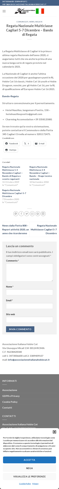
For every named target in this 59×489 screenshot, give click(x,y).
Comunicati (22, 22)
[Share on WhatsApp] (15, 213)
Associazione (9, 390)
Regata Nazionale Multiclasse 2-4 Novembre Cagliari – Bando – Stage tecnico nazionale (40, 173)
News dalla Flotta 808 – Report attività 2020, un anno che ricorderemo (15, 229)
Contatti (7, 407)
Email (9, 300)
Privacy (35, 484)
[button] (54, 431)
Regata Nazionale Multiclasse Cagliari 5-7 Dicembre (14, 193)
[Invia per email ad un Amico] (32, 213)
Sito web (10, 314)
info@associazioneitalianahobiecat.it (29, 359)
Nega (29, 468)
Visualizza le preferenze (29, 476)
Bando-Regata (10, 96)
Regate (38, 22)
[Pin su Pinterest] (37, 213)
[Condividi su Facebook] (21, 213)
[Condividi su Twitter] (26, 213)
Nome (9, 286)
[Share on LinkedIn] (43, 213)
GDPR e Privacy (11, 395)
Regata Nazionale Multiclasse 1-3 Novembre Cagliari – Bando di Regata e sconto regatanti (12, 173)
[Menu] (4, 11)
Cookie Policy (25, 484)
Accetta (29, 459)
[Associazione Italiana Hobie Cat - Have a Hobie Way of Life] (29, 11)
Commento (12, 260)
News (31, 22)
